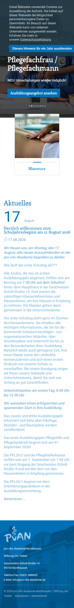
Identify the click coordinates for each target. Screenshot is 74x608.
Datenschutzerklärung (35, 39)
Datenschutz (39, 595)
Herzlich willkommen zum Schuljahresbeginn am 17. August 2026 (37, 229)
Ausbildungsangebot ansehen (33, 93)
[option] (37, 59)
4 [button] (36, 105)
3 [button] (34, 105)
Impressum (22, 595)
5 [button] (38, 105)
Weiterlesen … (15, 499)
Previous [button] (4, 154)
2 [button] (31, 105)
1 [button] (29, 105)
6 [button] (40, 105)
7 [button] (42, 105)
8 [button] (44, 105)
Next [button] (70, 154)
